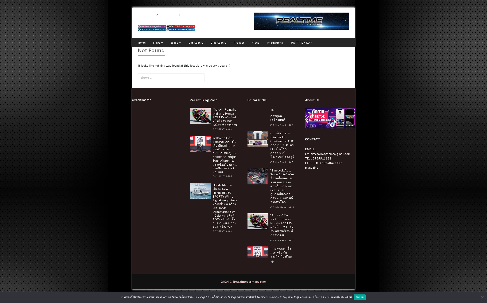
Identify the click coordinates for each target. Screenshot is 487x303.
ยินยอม (360, 297)
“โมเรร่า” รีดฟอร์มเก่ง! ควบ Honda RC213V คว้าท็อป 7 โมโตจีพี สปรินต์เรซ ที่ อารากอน (225, 117)
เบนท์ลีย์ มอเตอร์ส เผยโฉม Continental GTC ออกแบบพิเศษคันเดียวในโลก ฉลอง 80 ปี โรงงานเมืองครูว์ (282, 130)
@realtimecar (141, 99)
